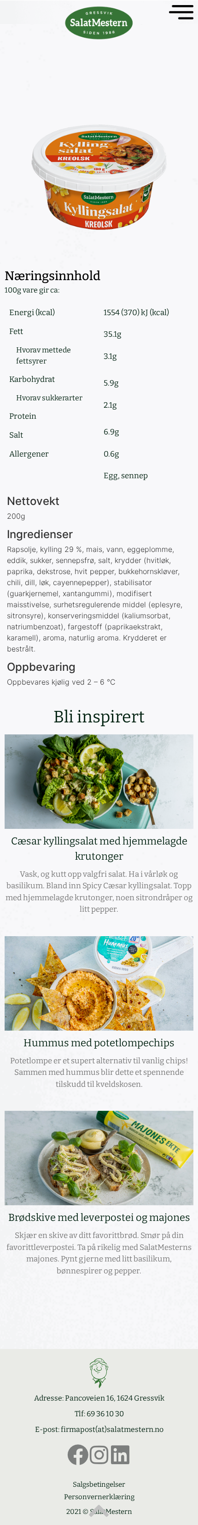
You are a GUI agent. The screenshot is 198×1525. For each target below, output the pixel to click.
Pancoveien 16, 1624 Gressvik (114, 1398)
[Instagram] (99, 1455)
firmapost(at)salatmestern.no (112, 1429)
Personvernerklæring (99, 1497)
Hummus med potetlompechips (99, 1043)
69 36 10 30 (105, 1413)
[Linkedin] (120, 1455)
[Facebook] (77, 1455)
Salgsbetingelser (99, 1484)
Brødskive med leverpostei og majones (99, 1217)
